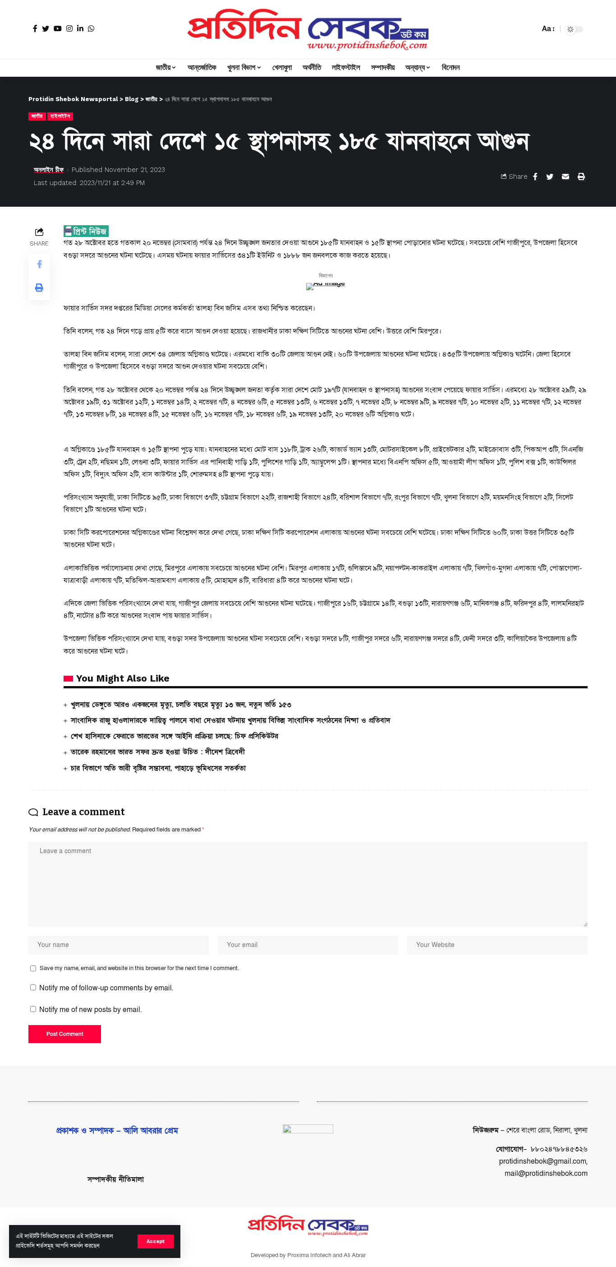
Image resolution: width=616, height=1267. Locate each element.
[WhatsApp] (91, 28)
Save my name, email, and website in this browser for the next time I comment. (139, 968)
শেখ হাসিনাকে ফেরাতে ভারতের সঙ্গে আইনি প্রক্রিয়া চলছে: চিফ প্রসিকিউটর (174, 736)
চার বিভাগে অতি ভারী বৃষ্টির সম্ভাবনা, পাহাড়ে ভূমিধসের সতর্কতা (158, 768)
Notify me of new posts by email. (90, 1010)
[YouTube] (57, 28)
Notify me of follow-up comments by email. (106, 988)
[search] (530, 29)
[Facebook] (35, 28)
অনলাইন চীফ (49, 170)
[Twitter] (45, 28)
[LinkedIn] (80, 28)
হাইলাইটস (60, 116)
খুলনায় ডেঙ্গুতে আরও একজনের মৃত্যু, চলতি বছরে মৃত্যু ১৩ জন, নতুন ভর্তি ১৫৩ (181, 705)
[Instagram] (69, 28)
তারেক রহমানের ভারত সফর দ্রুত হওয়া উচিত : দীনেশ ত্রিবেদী (158, 752)
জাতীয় (37, 116)
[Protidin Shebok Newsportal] (308, 29)
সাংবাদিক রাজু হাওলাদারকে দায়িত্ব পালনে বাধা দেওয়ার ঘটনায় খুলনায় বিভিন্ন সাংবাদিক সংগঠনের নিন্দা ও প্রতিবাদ (231, 720)
